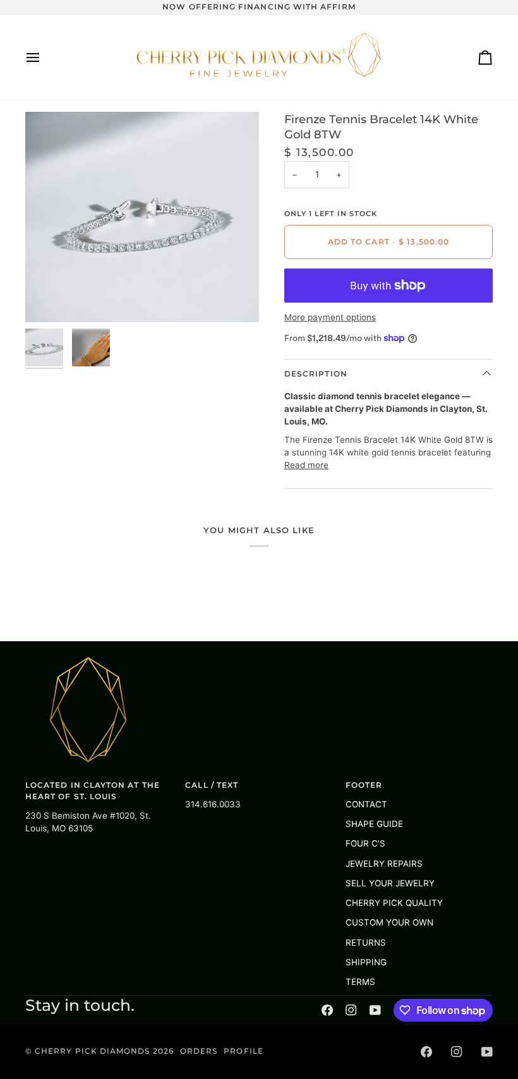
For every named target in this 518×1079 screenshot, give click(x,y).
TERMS (360, 982)
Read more (306, 465)
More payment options (330, 317)
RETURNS (366, 942)
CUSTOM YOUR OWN (389, 922)
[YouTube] (375, 1010)
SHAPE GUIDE (374, 824)
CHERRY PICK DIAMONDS (93, 1051)
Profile (243, 1051)
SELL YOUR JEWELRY (390, 883)
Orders (198, 1051)
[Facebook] (327, 1010)
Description (315, 374)
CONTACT (366, 804)
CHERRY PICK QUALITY (394, 903)
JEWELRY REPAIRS (384, 864)
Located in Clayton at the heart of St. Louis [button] (92, 791)
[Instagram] (351, 1010)
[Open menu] (44, 57)
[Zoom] (49, 298)
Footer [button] (364, 785)
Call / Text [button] (211, 785)
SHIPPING (366, 962)
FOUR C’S (365, 843)
